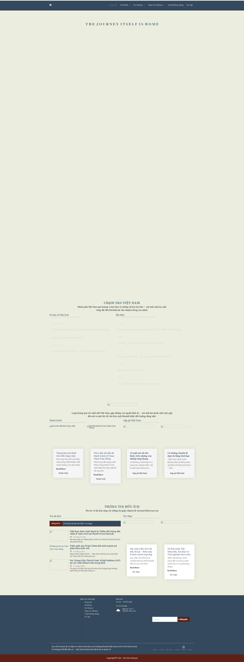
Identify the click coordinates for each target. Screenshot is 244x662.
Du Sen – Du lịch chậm (124, 602)
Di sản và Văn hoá (59, 315)
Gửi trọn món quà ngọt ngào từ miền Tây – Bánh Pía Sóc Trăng (149, 329)
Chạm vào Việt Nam (155, 5)
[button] (129, 5)
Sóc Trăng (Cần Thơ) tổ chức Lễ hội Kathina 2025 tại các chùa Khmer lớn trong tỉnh (95, 561)
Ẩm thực (120, 315)
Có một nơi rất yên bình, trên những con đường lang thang (141, 456)
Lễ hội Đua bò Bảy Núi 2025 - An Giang (77, 523)
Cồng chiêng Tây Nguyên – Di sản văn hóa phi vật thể (78, 351)
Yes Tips (190, 5)
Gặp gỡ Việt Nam (132, 420)
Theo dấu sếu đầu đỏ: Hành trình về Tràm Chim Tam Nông (104, 456)
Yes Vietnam (138, 5)
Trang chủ (113, 5)
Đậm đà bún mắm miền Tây (131, 370)
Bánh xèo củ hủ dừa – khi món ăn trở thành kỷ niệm (144, 356)
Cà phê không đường (176, 5)
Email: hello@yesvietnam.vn (178, 619)
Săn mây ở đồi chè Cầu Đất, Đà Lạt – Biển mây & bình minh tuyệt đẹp (141, 552)
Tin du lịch (124, 5)
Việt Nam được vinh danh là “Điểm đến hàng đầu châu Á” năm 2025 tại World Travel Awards (95, 532)
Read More (61, 469)
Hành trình (56, 420)
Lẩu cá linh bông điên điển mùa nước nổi (138, 384)
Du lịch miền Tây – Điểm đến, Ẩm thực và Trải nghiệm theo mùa (178, 552)
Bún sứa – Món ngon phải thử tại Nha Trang (140, 343)
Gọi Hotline (162, 619)
